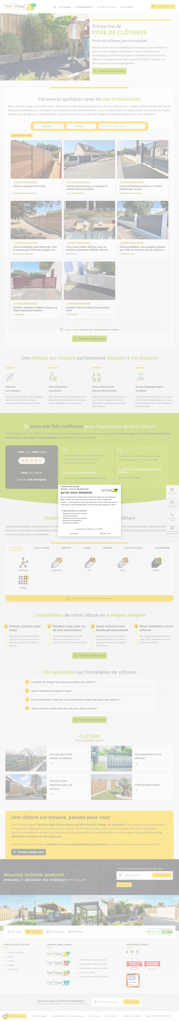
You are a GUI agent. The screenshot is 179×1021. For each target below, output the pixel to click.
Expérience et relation (70, 523)
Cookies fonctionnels (70, 516)
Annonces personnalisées (72, 521)
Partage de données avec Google (75, 513)
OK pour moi (105, 533)
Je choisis (74, 533)
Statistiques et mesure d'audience (75, 518)
